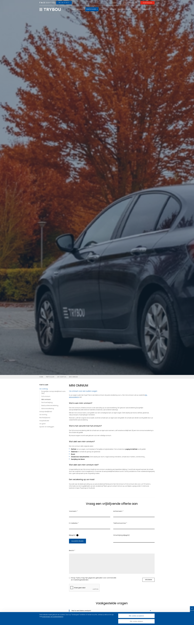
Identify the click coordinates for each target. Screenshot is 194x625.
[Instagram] (44, 3)
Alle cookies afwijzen (136, 621)
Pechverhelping (47, 402)
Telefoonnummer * (120, 523)
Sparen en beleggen (46, 427)
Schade (113, 9)
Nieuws (146, 9)
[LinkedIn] (42, 3)
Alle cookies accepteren (136, 616)
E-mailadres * (74, 523)
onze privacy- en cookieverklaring (52, 616)
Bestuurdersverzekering (49, 405)
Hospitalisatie (44, 421)
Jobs (153, 9)
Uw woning (43, 415)
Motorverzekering (47, 409)
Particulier (91, 9)
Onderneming (77, 9)
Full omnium (45, 396)
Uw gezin (42, 424)
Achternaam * (118, 511)
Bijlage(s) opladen (77, 541)
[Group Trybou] (50, 9)
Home (41, 377)
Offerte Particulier (130, 3)
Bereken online (124, 9)
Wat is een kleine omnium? (81, 611)
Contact (116, 3)
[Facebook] (39, 3)
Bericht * (72, 551)
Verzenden (148, 579)
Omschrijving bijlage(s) (121, 535)
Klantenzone (147, 3)
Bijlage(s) (72, 535)
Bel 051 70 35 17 (64, 3)
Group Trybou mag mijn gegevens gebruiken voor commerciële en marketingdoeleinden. (93, 579)
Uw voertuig (61, 377)
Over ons (137, 9)
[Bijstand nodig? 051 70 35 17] (192, 608)
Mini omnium (73, 377)
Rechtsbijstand (44, 418)
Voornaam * (73, 511)
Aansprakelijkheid (45, 412)
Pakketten (104, 9)
